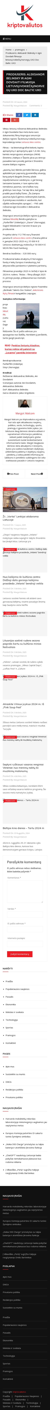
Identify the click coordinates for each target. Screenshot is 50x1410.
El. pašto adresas (17, 923)
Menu (7, 38)
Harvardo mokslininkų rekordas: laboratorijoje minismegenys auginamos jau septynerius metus (26, 1122)
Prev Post (14, 473)
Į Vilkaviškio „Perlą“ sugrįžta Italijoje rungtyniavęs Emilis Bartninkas (22, 1171)
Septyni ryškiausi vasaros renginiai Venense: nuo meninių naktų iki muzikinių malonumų (23, 768)
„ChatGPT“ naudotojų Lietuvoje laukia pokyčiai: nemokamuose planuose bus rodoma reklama (23, 1158)
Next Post (36, 473)
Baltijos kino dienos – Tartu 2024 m (23, 828)
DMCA (8, 1081)
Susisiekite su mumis (15, 1074)
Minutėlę (14, 219)
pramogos (10, 489)
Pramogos (11, 1035)
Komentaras (14, 877)
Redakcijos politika (14, 1089)
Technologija (12, 1019)
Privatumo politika (14, 1097)
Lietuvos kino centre (31, 142)
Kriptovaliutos (19, 1391)
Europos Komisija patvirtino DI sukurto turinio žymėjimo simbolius (24, 1135)
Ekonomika (11, 1004)
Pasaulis (9, 996)
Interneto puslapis (16, 938)
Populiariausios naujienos (17, 989)
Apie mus (10, 1066)
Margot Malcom (20, 105)
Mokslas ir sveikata (15, 1012)
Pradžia (9, 981)
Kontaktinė (11, 1043)
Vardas (12, 908)
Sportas (9, 1027)
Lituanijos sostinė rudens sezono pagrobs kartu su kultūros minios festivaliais (22, 644)
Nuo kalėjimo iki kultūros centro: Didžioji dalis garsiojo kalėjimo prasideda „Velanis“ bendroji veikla (23, 580)
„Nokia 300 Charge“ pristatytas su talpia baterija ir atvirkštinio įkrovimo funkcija (25, 1146)
